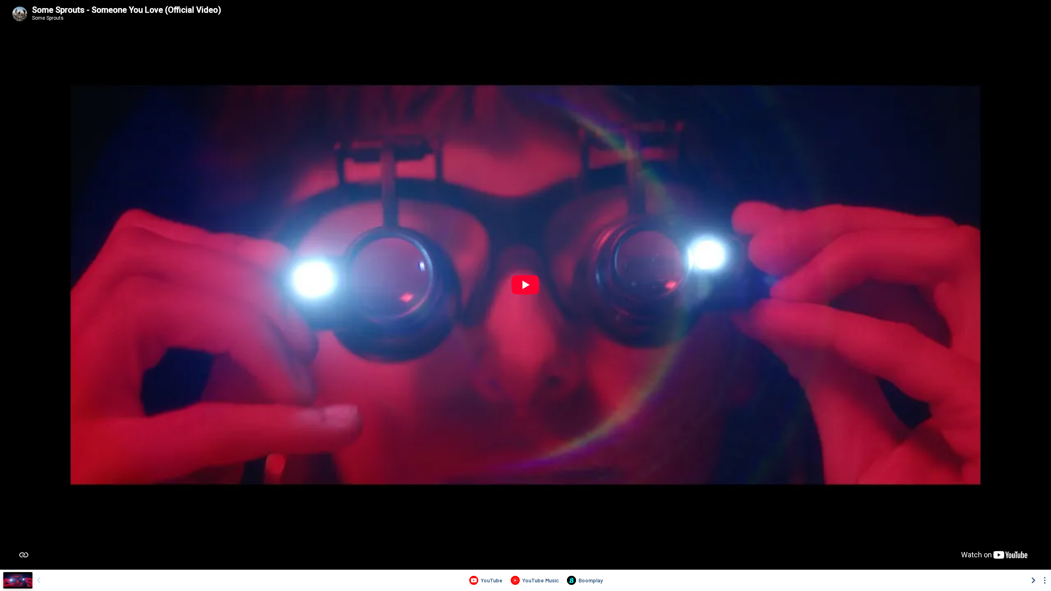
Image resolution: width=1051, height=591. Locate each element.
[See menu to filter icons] (1045, 580)
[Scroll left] (38, 580)
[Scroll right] (1033, 580)
